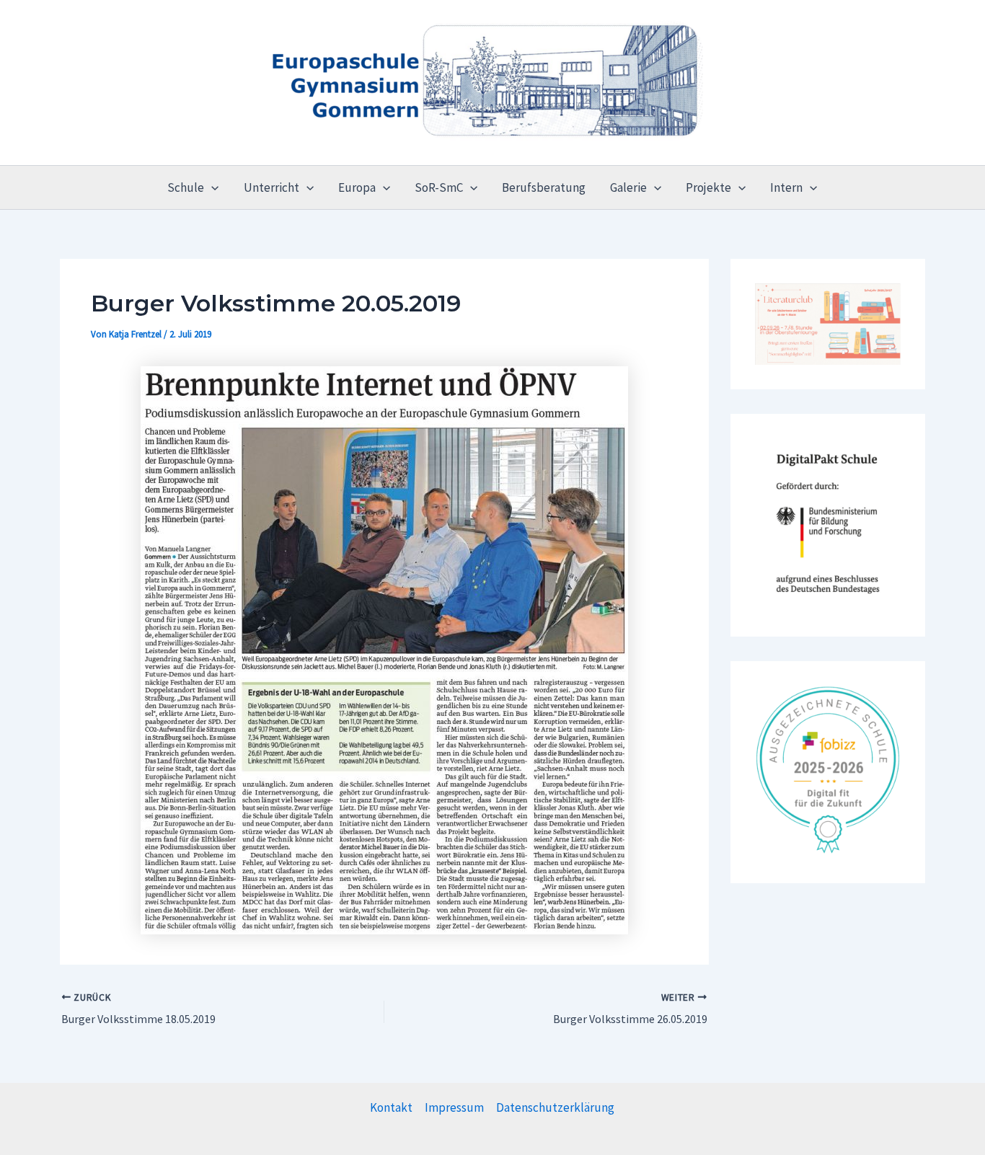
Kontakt (391, 1107)
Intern (786, 187)
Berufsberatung (544, 187)
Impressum (454, 1107)
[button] (211, 187)
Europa (357, 187)
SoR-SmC (439, 187)
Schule (185, 187)
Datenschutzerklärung (555, 1107)
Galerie (628, 187)
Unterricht (271, 187)
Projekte (708, 187)
